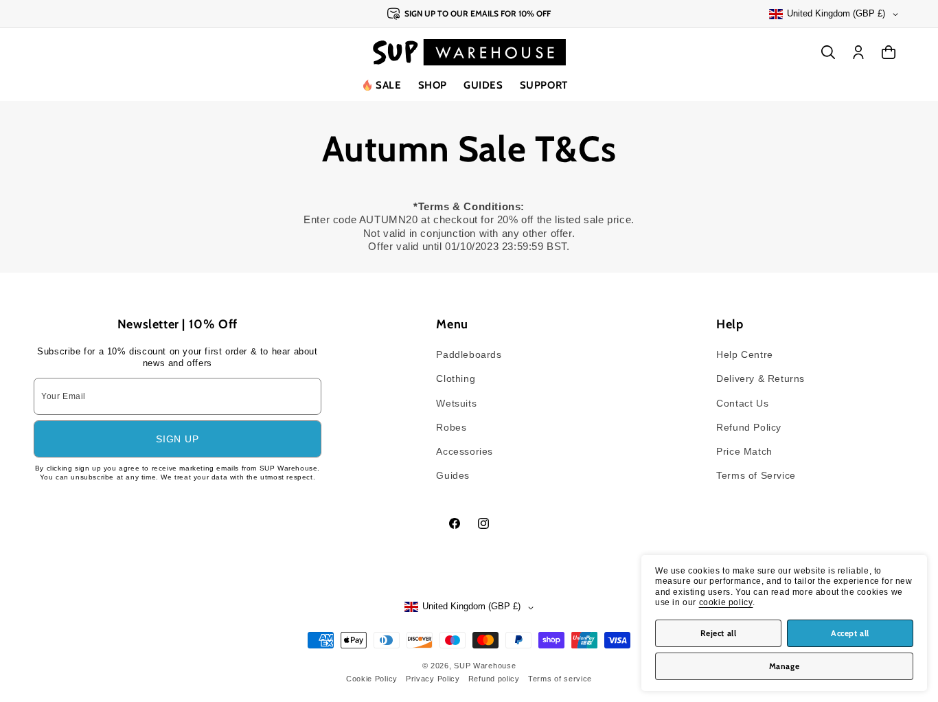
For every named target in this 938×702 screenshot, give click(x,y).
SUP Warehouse (485, 665)
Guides (483, 85)
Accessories (464, 451)
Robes (451, 427)
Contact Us (742, 403)
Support (544, 85)
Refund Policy (748, 427)
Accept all (850, 633)
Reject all (718, 633)
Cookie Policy (372, 679)
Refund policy (494, 679)
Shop (432, 85)
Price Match (744, 451)
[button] (432, 85)
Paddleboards (468, 354)
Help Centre (744, 354)
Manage (784, 666)
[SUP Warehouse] (469, 52)
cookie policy (726, 602)
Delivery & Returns (760, 378)
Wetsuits (456, 403)
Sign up (177, 438)
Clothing (455, 378)
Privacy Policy (433, 679)
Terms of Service (756, 475)
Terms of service (560, 679)
